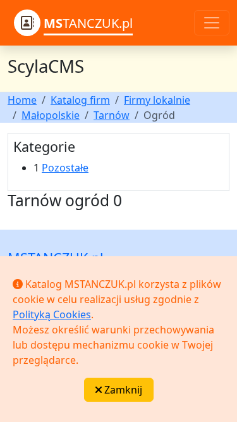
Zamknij (122, 390)
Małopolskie (50, 115)
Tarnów (112, 115)
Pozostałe (65, 168)
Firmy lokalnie (157, 100)
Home (22, 100)
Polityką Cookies (52, 314)
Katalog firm (80, 100)
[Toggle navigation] (211, 22)
